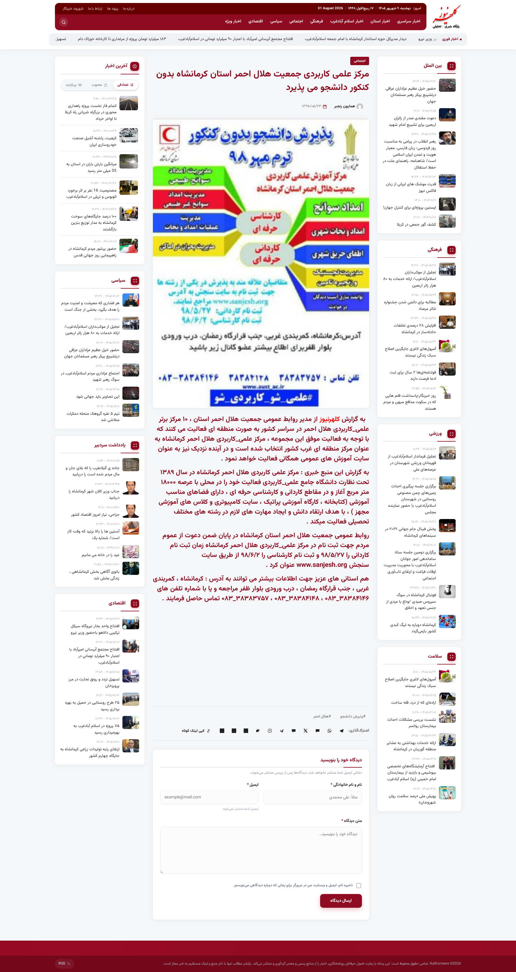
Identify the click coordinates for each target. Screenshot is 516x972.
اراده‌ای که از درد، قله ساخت (413, 702)
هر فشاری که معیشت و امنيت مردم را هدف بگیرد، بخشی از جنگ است (90, 306)
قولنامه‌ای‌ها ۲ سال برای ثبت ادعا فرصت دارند (413, 375)
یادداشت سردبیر (109, 445)
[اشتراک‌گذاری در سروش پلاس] (281, 731)
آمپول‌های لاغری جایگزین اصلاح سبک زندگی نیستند (410, 352)
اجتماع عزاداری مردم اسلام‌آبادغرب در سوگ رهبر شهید (90, 376)
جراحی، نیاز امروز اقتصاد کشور (95, 515)
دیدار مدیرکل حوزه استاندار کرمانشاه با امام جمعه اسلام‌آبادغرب (392, 39)
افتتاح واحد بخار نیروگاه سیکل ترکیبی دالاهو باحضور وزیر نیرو (95, 629)
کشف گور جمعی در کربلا (416, 224)
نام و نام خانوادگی (346, 785)
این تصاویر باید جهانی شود (97, 397)
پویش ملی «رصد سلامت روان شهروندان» (412, 799)
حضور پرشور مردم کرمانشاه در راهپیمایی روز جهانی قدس (92, 252)
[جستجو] (63, 22)
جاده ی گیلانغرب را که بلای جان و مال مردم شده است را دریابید (92, 471)
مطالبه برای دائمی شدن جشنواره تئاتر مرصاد (410, 305)
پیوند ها (112, 8)
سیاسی (276, 21)
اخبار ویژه (233, 21)
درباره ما (128, 8)
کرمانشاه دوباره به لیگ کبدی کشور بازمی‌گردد (413, 628)
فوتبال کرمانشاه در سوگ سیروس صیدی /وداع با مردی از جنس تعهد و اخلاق (411, 601)
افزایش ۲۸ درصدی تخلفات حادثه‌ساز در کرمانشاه (415, 328)
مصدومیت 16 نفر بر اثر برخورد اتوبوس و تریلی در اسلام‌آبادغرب (91, 193)
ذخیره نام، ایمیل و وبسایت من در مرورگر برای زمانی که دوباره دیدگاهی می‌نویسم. (293, 885)
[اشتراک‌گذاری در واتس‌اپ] (329, 731)
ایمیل (253, 785)
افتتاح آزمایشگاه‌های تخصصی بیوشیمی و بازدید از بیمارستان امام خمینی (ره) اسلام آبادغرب (411, 772)
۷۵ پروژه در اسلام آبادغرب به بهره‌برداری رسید (96, 729)
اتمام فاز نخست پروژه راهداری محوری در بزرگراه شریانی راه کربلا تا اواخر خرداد (90, 112)
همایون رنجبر (344, 106)
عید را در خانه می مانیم (100, 555)
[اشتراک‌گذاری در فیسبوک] (234, 731)
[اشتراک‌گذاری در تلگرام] (341, 731)
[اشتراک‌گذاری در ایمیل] (222, 731)
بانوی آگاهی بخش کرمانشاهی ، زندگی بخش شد (94, 575)
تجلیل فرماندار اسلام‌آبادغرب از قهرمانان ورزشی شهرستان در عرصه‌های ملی (412, 462)
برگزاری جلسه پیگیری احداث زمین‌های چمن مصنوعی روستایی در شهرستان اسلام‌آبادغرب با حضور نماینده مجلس (412, 499)
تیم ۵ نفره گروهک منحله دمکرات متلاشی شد (93, 417)
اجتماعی (296, 21)
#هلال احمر (322, 717)
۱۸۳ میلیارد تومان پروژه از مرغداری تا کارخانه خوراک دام (159, 39)
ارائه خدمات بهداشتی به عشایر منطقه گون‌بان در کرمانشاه (411, 746)
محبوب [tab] (97, 85)
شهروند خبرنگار (73, 8)
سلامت (435, 656)
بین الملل (433, 66)
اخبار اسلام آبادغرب (346, 21)
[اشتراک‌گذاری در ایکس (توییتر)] (305, 731)
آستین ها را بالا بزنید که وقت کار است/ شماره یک (93, 534)
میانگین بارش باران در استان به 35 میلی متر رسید (91, 167)
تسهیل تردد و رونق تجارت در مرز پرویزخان (69, 39)
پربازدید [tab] (71, 85)
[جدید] (130, 622)
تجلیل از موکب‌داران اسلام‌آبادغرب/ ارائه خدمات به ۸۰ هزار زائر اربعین (409, 278)
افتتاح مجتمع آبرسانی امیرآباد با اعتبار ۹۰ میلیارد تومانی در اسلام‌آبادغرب (272, 39)
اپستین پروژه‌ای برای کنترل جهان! (409, 207)
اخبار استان (380, 21)
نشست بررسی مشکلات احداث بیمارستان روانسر (411, 723)
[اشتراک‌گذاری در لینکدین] (246, 731)
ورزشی (435, 433)
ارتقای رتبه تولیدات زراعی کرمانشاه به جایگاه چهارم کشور (89, 752)
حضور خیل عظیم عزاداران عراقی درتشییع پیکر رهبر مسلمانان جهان (411, 95)
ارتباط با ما (95, 8)
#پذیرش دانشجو (353, 717)
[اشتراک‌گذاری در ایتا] (317, 731)
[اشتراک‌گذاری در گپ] (257, 731)
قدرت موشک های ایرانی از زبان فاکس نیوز (411, 187)
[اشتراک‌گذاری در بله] (293, 731)
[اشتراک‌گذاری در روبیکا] (269, 731)
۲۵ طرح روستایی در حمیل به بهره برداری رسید (92, 705)
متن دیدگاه (351, 821)
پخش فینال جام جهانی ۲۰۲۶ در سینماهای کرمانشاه (410, 532)
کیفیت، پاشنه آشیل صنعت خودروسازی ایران (94, 141)
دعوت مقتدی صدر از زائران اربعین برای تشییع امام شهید (412, 121)
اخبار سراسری (408, 21)
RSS (62, 963)
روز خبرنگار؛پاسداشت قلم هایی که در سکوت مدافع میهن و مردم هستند (409, 402)
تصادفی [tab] (122, 85)
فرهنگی (316, 21)
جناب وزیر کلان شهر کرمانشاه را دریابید (94, 494)
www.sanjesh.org (322, 565)
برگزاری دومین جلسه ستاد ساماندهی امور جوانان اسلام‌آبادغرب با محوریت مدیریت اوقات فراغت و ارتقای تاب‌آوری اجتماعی (410, 565)
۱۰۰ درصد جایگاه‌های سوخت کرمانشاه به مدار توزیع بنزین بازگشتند (93, 222)
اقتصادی (255, 21)
